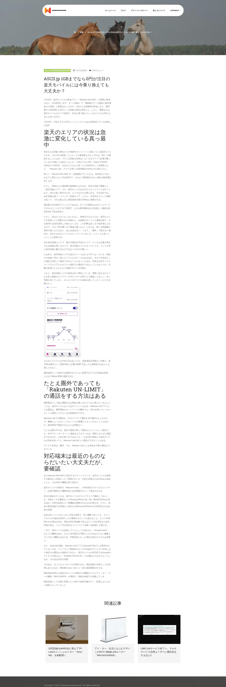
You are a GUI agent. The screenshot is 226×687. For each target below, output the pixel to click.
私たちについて (159, 10)
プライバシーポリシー (139, 10)
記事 (81, 32)
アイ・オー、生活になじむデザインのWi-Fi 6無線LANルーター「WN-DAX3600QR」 (112, 652)
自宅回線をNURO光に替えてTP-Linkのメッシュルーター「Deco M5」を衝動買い (65, 652)
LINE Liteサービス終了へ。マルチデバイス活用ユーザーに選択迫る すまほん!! (159, 652)
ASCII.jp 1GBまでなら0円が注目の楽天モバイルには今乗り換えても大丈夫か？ (119, 32)
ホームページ (110, 10)
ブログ (123, 10)
